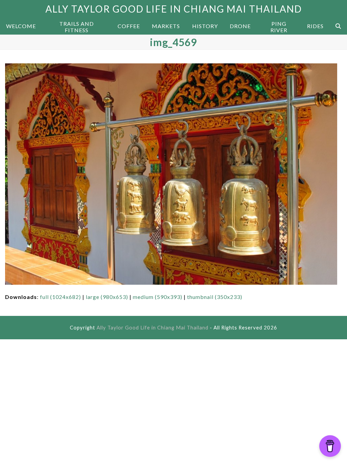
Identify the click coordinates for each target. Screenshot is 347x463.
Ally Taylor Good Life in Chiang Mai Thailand (173, 9)
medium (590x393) (157, 297)
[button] (338, 26)
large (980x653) (107, 297)
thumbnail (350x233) (214, 297)
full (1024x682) (60, 297)
